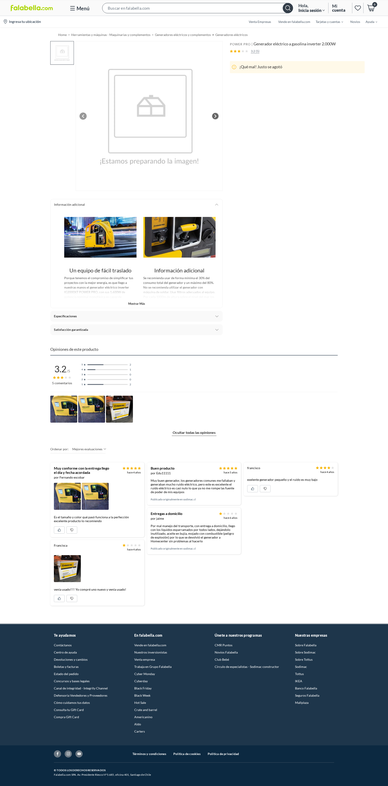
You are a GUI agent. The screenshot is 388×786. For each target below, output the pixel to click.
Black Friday (143, 688)
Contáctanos (63, 645)
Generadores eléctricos (231, 35)
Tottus (299, 674)
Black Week (142, 695)
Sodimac (301, 667)
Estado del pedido (66, 674)
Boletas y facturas (66, 667)
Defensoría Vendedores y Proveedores (80, 695)
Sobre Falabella (305, 645)
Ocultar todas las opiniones (194, 432)
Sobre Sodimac (305, 652)
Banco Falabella (306, 688)
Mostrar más (136, 303)
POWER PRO (240, 44)
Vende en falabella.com (150, 645)
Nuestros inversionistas (150, 652)
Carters (139, 731)
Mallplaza (302, 702)
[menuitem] (326, 21)
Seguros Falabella (307, 695)
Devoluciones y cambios (71, 659)
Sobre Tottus (304, 659)
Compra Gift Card (66, 717)
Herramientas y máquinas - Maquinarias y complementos (110, 35)
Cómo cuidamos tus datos (72, 702)
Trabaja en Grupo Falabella (153, 667)
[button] (197, 8)
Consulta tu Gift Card (69, 710)
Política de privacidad (223, 754)
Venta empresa (144, 659)
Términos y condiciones (149, 754)
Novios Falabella (226, 652)
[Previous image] (83, 116)
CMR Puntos (223, 645)
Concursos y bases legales (72, 681)
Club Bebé (222, 659)
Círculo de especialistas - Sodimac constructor (247, 667)
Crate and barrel (145, 710)
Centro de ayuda (65, 652)
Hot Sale (140, 702)
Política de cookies (187, 754)
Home (62, 35)
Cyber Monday (144, 674)
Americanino (143, 717)
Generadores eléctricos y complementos (183, 35)
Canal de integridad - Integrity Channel (81, 688)
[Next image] (215, 116)
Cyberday (141, 681)
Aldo (137, 724)
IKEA (298, 681)
